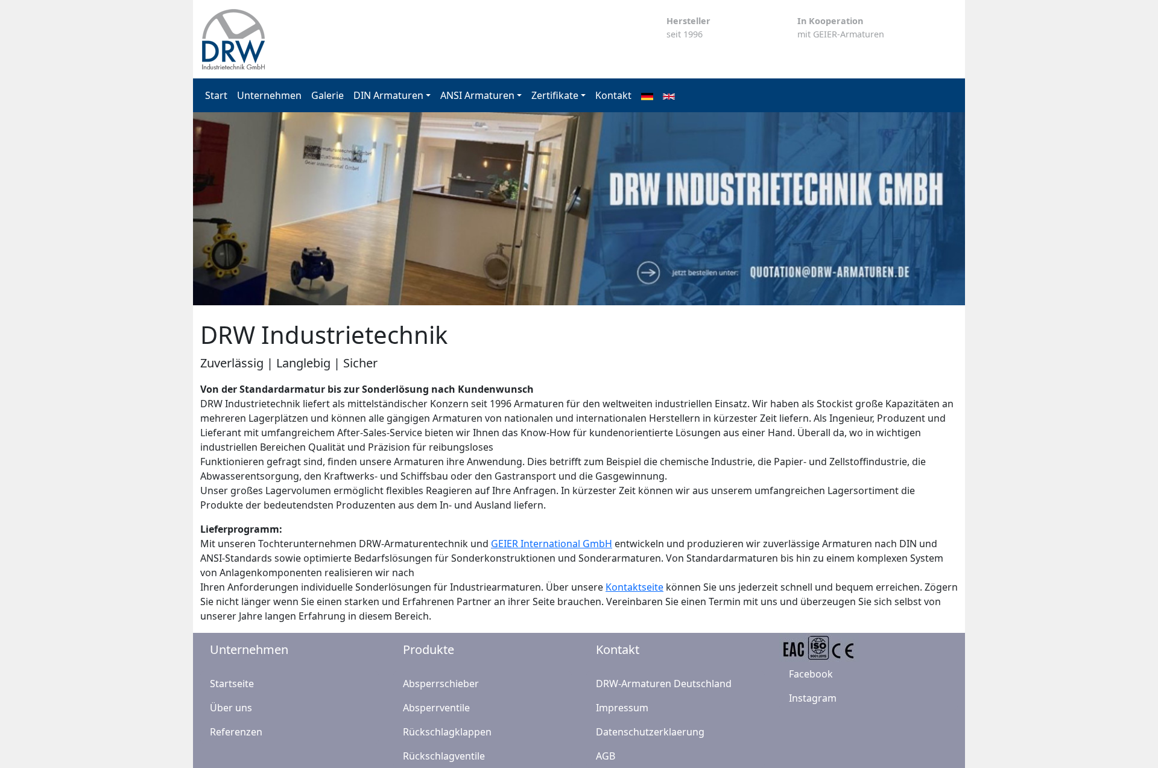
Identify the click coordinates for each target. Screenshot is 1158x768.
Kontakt (613, 95)
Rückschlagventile (444, 756)
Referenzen (236, 731)
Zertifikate (554, 95)
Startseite (232, 683)
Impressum (622, 707)
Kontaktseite (634, 587)
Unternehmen (269, 95)
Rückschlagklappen (447, 731)
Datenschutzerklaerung (650, 731)
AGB (605, 756)
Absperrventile (436, 707)
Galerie (327, 95)
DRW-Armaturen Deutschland (664, 683)
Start (216, 95)
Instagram (813, 698)
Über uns (231, 707)
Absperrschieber (441, 683)
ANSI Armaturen (477, 95)
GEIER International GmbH (551, 543)
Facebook (811, 674)
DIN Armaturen (388, 95)
